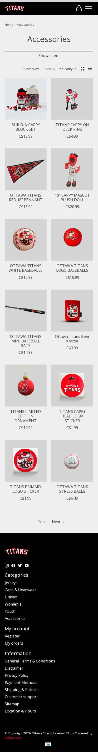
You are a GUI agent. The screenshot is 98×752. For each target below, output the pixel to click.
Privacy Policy (17, 675)
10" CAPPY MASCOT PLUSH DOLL (72, 197)
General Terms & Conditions (30, 661)
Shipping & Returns (22, 689)
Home (9, 24)
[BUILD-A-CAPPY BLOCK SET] (26, 99)
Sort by (50, 69)
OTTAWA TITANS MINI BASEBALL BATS (25, 341)
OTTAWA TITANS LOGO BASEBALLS (72, 268)
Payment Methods (21, 682)
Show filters (49, 55)
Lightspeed (13, 737)
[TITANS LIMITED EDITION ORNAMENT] (26, 385)
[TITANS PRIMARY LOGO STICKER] (26, 461)
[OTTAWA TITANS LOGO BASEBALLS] (72, 240)
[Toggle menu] (88, 8)
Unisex (11, 597)
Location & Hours (20, 711)
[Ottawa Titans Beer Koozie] (72, 310)
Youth (10, 611)
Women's (13, 604)
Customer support (21, 696)
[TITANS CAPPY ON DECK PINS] (72, 99)
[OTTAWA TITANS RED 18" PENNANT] (26, 169)
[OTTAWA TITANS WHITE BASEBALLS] (26, 240)
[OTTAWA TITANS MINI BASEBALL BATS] (26, 310)
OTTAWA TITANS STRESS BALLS (72, 489)
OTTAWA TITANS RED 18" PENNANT (26, 197)
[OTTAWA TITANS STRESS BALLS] (72, 461)
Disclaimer (14, 668)
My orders (14, 643)
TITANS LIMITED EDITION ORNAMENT (25, 416)
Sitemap (12, 704)
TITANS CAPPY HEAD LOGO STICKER (72, 416)
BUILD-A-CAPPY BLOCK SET (25, 127)
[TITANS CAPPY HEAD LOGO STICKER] (72, 385)
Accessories (15, 618)
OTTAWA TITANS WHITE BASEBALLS (26, 268)
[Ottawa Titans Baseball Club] (14, 8)
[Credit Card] (48, 744)
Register (12, 636)
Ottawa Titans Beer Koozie (72, 339)
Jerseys (11, 582)
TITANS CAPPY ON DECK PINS (72, 127)
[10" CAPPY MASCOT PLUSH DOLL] (72, 169)
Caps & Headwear (20, 589)
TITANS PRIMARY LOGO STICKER (25, 489)
